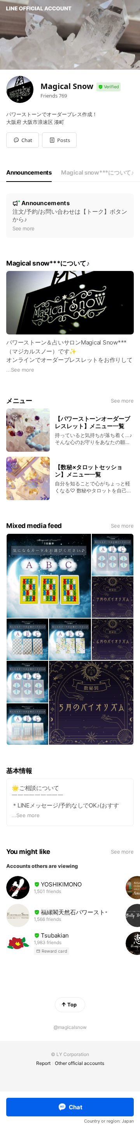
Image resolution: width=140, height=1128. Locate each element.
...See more (20, 370)
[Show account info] (108, 86)
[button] (59, 140)
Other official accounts (79, 1063)
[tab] (29, 172)
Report (43, 1063)
